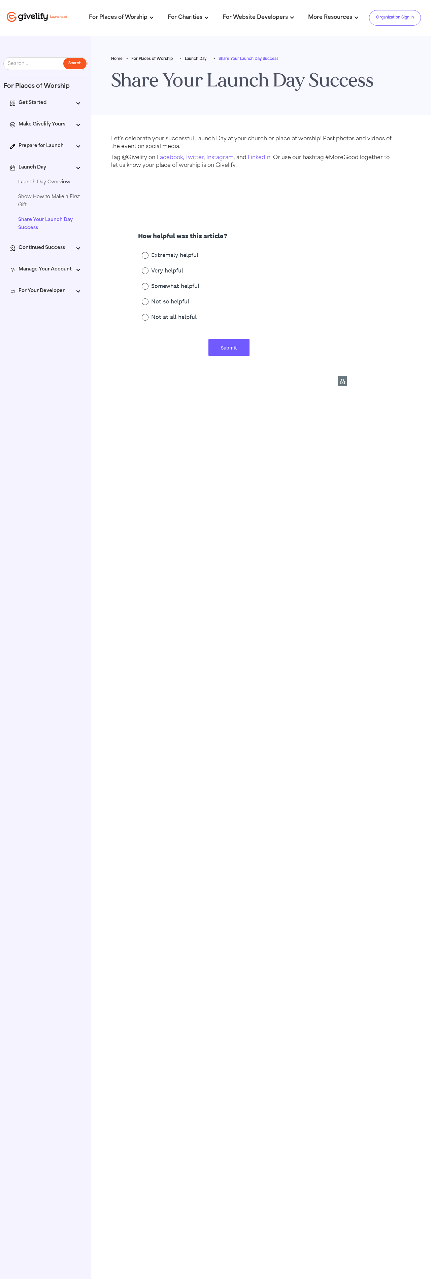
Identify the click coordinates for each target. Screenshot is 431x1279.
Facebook (170, 157)
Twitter (194, 157)
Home (117, 59)
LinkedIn (259, 157)
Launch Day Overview (44, 182)
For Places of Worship (152, 59)
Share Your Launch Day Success (45, 223)
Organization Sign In (395, 18)
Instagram (220, 157)
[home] (37, 17)
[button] (45, 104)
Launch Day (195, 59)
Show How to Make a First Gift (49, 201)
